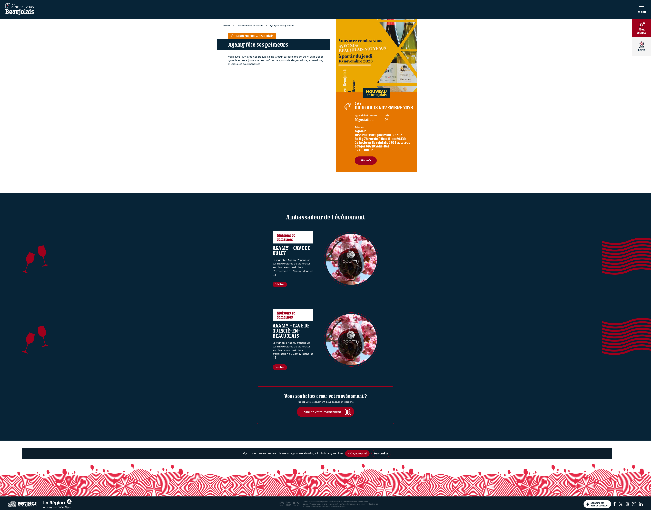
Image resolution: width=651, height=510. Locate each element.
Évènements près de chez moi (599, 504)
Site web (366, 160)
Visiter (279, 284)
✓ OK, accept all (357, 453)
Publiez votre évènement (322, 412)
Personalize (381, 453)
